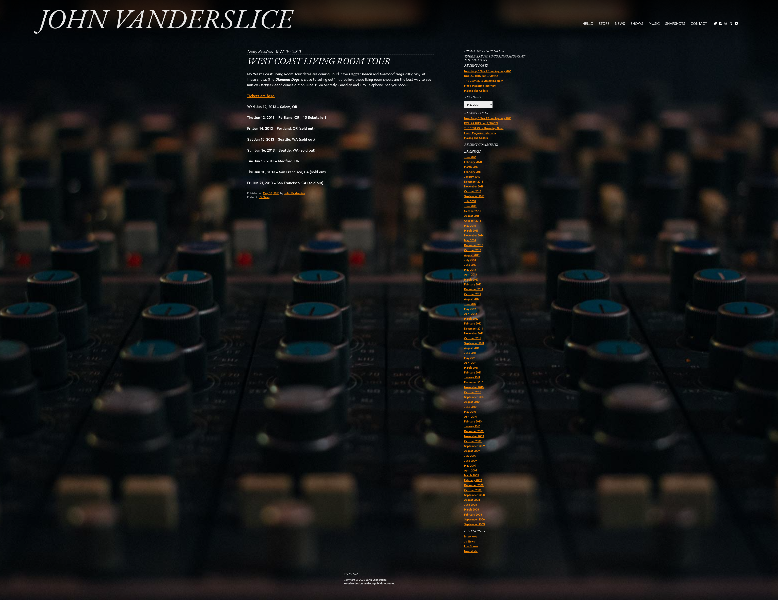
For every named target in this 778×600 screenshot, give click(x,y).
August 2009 (472, 451)
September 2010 (474, 397)
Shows (637, 23)
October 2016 (472, 211)
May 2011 (470, 358)
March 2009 (471, 475)
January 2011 (472, 377)
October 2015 (472, 220)
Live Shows (471, 546)
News (620, 23)
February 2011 (472, 372)
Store (604, 23)
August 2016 (472, 216)
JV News (264, 197)
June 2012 (470, 304)
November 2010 (474, 387)
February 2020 (473, 162)
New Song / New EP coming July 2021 (487, 71)
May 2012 (470, 309)
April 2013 (470, 274)
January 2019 (472, 177)
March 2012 (471, 318)
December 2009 (474, 431)
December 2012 (473, 289)
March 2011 (471, 367)
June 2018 (470, 206)
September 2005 (474, 524)
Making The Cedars (476, 91)
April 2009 (470, 470)
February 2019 (473, 172)
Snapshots (675, 23)
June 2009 (470, 461)
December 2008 (474, 485)
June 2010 (470, 407)
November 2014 (474, 235)
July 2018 (470, 201)
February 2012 (472, 323)
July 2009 (470, 455)
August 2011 (471, 348)
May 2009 (470, 465)
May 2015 (470, 226)
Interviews (470, 536)
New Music (471, 551)
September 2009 (474, 446)
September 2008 (474, 495)
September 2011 (474, 343)
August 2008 (472, 500)
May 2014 (470, 240)
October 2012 (472, 294)
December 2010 (473, 382)
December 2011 (473, 328)
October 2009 (473, 441)
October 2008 (473, 490)
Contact (699, 23)
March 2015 (471, 230)
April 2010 (470, 416)
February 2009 (473, 480)
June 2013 (470, 265)
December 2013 (473, 245)
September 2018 (474, 196)
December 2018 (473, 181)
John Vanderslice (165, 21)
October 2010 (472, 392)
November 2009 (474, 436)
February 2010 (473, 421)
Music (654, 23)
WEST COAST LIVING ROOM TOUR (319, 61)
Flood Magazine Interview (480, 85)
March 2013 (471, 279)
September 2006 (474, 519)
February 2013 (473, 284)
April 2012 (470, 314)
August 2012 (471, 299)
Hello (587, 23)
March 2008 (471, 509)
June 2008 (470, 504)
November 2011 (473, 333)
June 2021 (470, 157)
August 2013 (472, 255)
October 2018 (472, 191)
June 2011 (470, 353)
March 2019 (471, 167)
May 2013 (470, 269)
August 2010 (472, 402)
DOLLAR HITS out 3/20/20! (481, 76)
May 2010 (470, 412)
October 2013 (472, 250)
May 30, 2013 (271, 193)
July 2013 (470, 260)
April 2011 (470, 363)
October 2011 (472, 338)
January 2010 (472, 426)
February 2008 (473, 514)
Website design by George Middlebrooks (369, 583)
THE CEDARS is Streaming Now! (483, 81)
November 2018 (474, 186)
